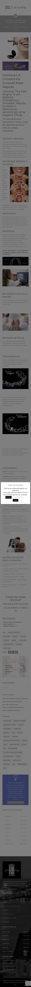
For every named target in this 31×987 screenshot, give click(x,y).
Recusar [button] (8, 497)
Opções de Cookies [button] (18, 497)
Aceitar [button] (15, 500)
